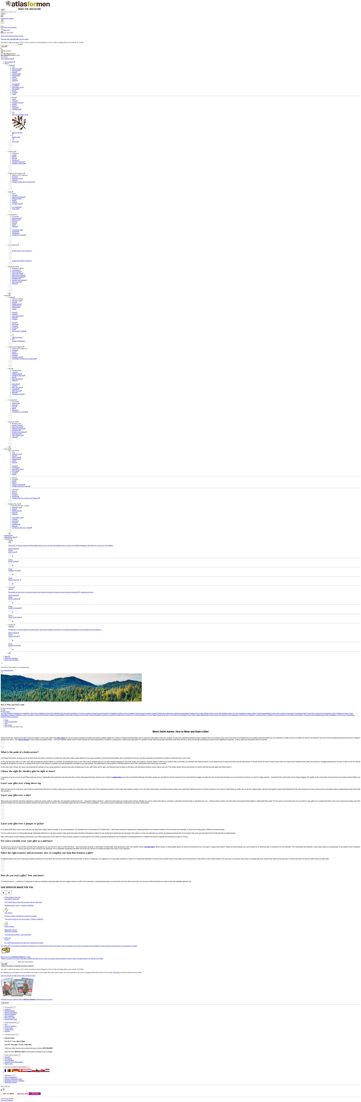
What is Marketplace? (11, 1077)
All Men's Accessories (18, 235)
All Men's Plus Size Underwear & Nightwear (25, 498)
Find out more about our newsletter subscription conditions (17, 966)
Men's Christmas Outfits (12, 715)
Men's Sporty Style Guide (49, 713)
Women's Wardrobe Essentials (52, 715)
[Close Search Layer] (2, 20)
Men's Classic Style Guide (34, 713)
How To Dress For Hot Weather (309, 715)
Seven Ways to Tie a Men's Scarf (171, 715)
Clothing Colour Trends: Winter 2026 (192, 715)
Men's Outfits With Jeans (68, 715)
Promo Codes (9, 1064)
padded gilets (117, 777)
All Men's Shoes (17, 204)
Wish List (7, 656)
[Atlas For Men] (28, 9)
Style (3, 710)
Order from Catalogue (11, 658)
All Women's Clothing (18, 331)
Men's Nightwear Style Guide (123, 713)
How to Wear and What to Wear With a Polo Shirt (285, 715)
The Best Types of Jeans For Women (215, 715)
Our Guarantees (9, 1016)
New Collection (9, 62)
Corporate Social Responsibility (14, 1062)
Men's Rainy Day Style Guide (234, 713)
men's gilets (61, 738)
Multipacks (8, 535)
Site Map (7, 1031)
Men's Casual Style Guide (81, 713)
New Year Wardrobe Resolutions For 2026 (13, 713)
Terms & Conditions (11, 1026)
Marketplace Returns (11, 1082)
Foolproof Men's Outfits (326, 715)
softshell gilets (149, 847)
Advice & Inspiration (8, 708)
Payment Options (10, 1011)
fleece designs (24, 740)
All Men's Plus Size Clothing (20, 486)
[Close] (2, 672)
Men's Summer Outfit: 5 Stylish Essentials (255, 713)
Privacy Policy (9, 1028)
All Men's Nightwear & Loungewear (23, 182)
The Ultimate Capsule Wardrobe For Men (101, 713)
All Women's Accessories (19, 412)
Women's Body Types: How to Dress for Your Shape (313, 713)
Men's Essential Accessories (105, 715)
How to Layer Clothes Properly (152, 715)
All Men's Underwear (18, 163)
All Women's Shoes (18, 394)
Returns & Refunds (10, 1014)
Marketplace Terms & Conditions (14, 1080)
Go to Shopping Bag (7, 670)
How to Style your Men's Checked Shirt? (31, 715)
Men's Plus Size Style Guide (65, 713)
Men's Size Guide (10, 1017)
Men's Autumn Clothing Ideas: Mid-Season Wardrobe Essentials (167, 713)
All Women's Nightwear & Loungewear (24, 358)
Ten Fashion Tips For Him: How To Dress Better (128, 715)
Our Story (7, 1057)
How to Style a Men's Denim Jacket (86, 715)
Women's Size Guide (11, 1019)
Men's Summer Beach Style (140, 713)
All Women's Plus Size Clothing (21, 527)
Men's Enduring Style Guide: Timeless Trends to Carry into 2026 (205, 713)
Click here (116, 972)
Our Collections (9, 1060)
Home (6, 720)
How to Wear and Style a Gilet (261, 715)
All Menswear (16, 109)
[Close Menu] (9, 294)
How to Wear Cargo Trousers (342, 715)
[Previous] (2, 23)
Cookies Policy (9, 1029)
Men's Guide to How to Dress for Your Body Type (282, 713)
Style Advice (6, 711)
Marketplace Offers (10, 537)
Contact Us (8, 1009)
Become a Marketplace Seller (13, 1079)
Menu (3, 9)
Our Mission (8, 1058)
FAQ (6, 1024)
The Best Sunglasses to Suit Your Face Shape (239, 715)
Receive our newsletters (12, 660)
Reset (3, 14)
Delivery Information (11, 1012)
